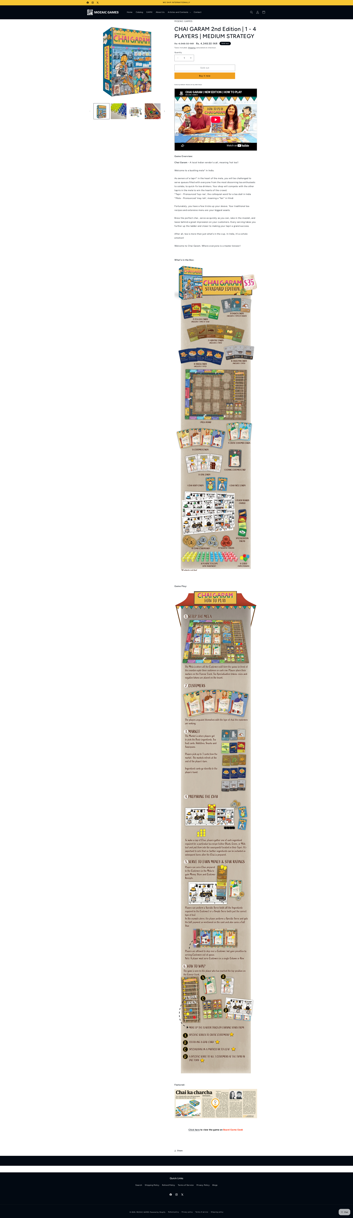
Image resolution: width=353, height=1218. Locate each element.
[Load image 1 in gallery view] (101, 111)
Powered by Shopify (157, 1212)
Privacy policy (187, 1212)
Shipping (192, 48)
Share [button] (180, 1150)
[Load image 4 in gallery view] (153, 111)
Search (138, 1185)
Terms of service (201, 1212)
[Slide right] (164, 111)
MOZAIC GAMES (142, 1212)
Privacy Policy (203, 1185)
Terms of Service (186, 1185)
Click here (194, 1129)
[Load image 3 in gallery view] (136, 111)
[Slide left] (90, 111)
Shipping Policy (152, 1185)
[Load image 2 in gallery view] (118, 111)
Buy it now (204, 76)
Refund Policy (168, 1185)
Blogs (215, 1185)
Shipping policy (217, 1212)
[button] (179, 12)
